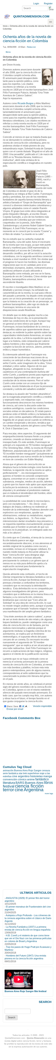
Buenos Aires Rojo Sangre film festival (25, 991)
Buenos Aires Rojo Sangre (27, 770)
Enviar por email (15, 709)
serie (5, 773)
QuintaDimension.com (31, 16)
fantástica (13, 773)
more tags (49, 793)
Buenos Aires (34, 782)
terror (8, 789)
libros (8, 52)
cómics (22, 779)
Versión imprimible (42, 706)
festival (8, 786)
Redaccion (31, 47)
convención (10, 779)
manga (47, 776)
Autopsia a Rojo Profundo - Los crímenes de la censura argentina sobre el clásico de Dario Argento (28, 918)
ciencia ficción (29, 786)
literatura (9, 782)
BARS (20, 782)
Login (36, 3)
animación (8, 770)
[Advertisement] (28, 742)
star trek (23, 773)
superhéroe (33, 773)
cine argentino (21, 776)
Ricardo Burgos (25, 103)
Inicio (5, 26)
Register (48, 3)
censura (46, 770)
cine (19, 789)
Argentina (34, 789)
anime (31, 779)
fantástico (42, 779)
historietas (36, 776)
